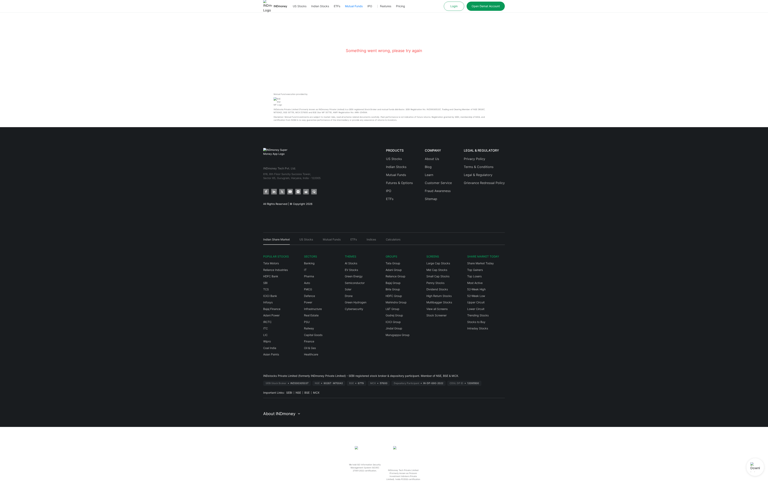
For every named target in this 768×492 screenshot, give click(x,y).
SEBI (289, 392)
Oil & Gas (310, 348)
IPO (369, 6)
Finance (309, 341)
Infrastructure (313, 309)
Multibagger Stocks (439, 302)
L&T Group (392, 309)
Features (385, 6)
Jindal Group (394, 328)
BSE (307, 392)
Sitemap (431, 199)
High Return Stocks (439, 296)
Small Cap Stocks (437, 276)
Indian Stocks (320, 6)
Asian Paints (271, 354)
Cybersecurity (354, 309)
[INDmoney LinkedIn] (274, 191)
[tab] (276, 241)
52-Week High (476, 289)
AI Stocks (351, 263)
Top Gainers (475, 270)
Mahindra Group (396, 302)
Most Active (475, 283)
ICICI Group (393, 322)
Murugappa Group (398, 335)
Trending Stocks (478, 315)
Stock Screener (436, 315)
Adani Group (394, 270)
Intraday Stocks (477, 328)
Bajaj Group (393, 283)
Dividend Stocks (437, 289)
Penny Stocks (435, 283)
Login (454, 6)
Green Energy (354, 276)
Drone (349, 296)
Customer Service (438, 183)
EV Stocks (351, 270)
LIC (265, 335)
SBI (265, 283)
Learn (429, 175)
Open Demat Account (486, 6)
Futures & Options (399, 183)
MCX (316, 392)
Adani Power (271, 315)
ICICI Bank (270, 296)
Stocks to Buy (476, 322)
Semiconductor (355, 283)
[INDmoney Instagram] (298, 191)
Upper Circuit (476, 302)
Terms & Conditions (478, 167)
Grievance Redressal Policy (484, 183)
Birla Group (393, 289)
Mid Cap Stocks (436, 270)
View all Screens (437, 309)
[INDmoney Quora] (314, 191)
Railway (309, 328)
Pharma (309, 276)
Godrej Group (394, 315)
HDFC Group (394, 296)
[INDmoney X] (282, 191)
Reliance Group (395, 276)
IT (305, 270)
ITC (265, 328)
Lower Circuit (475, 309)
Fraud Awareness (438, 191)
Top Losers (474, 276)
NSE (298, 392)
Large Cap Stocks (438, 263)
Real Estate (311, 315)
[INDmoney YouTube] (290, 191)
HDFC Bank (270, 276)
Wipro (267, 341)
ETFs (337, 6)
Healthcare (311, 354)
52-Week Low (476, 296)
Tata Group (393, 263)
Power (308, 302)
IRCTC (267, 322)
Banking (309, 263)
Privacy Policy (474, 159)
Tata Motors (271, 263)
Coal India (269, 348)
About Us (432, 159)
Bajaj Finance (271, 309)
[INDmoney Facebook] (266, 191)
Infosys (268, 302)
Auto (307, 283)
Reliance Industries (275, 270)
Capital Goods (313, 335)
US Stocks (299, 6)
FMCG (308, 289)
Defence (309, 296)
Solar (348, 289)
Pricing (400, 6)
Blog (428, 167)
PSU (307, 322)
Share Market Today (480, 263)
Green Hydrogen (355, 302)
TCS (266, 289)
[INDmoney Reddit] (306, 191)
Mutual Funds (354, 6)
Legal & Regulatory (478, 175)
